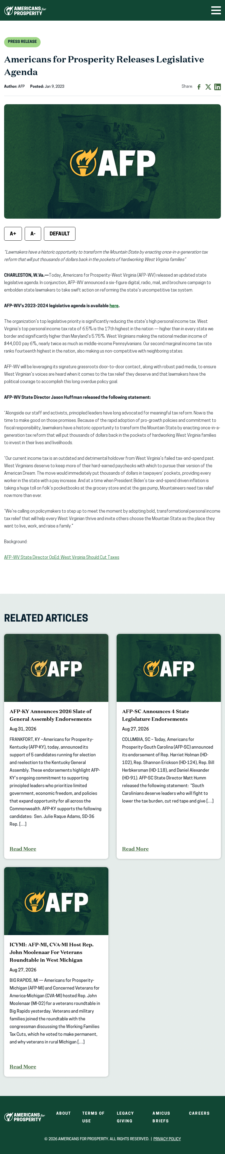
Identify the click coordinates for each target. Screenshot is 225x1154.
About (63, 1114)
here (114, 306)
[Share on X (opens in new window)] (208, 87)
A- (32, 234)
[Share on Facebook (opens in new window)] (199, 87)
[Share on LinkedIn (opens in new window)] (217, 87)
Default (60, 234)
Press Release (22, 42)
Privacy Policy (167, 1139)
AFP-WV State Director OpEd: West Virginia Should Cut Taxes (61, 558)
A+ (13, 234)
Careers (199, 1114)
